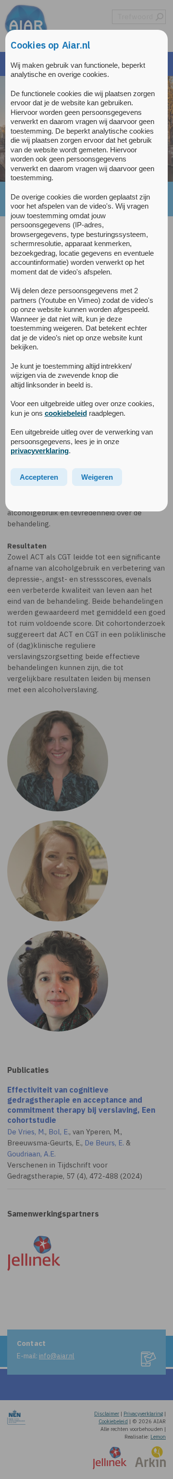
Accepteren (39, 477)
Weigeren (97, 477)
